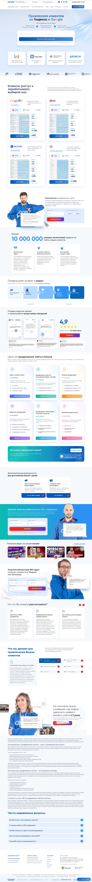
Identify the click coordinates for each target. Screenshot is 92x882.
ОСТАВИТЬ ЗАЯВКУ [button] (76, 450)
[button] (34, 2)
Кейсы (47, 6)
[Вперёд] (83, 605)
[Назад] (80, 605)
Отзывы (48, 859)
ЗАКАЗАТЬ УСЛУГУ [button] (19, 396)
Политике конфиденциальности (64, 42)
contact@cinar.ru (55, 879)
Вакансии (49, 861)
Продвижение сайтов (13, 6)
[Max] (66, 2)
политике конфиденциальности (29, 532)
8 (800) (78, 2)
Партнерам (49, 864)
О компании (58, 6)
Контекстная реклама (37, 6)
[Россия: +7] (21, 34)
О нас (48, 857)
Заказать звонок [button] (78, 6)
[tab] (15, 110)
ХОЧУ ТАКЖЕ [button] (19, 136)
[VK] (64, 1)
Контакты (65, 6)
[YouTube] (59, 1)
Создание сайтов (24, 6)
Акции (51, 6)
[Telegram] (61, 1)
